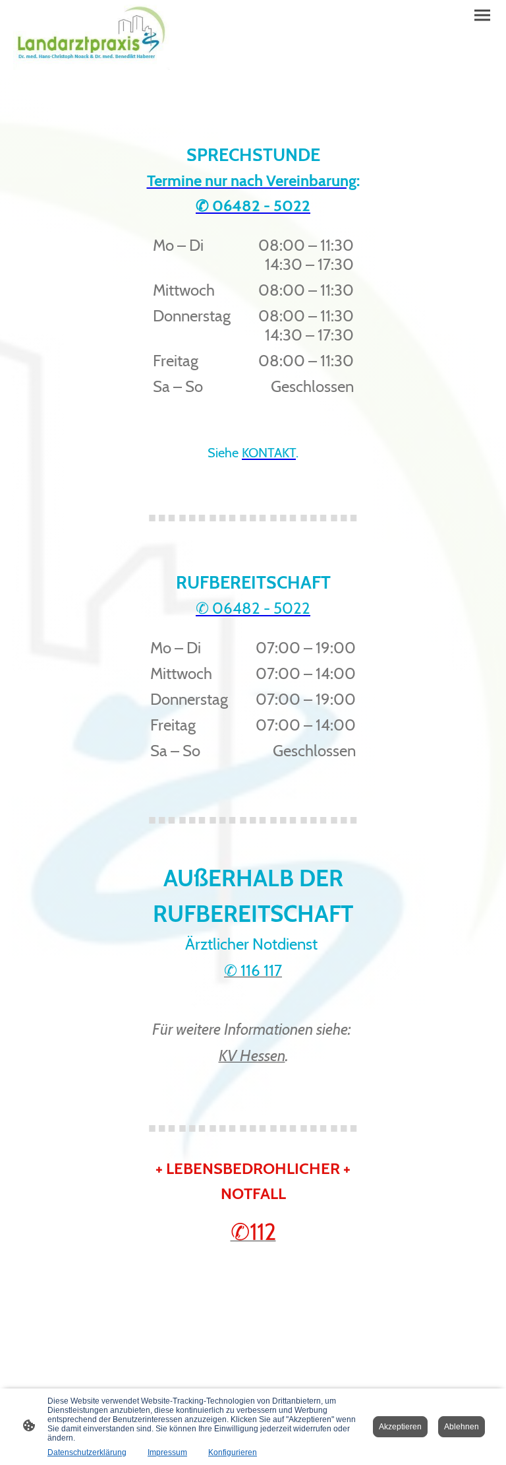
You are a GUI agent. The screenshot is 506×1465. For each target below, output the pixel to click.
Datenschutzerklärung (86, 1452)
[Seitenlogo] (91, 37)
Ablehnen (461, 1426)
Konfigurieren (232, 1452)
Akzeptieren (400, 1426)
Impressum (167, 1452)
